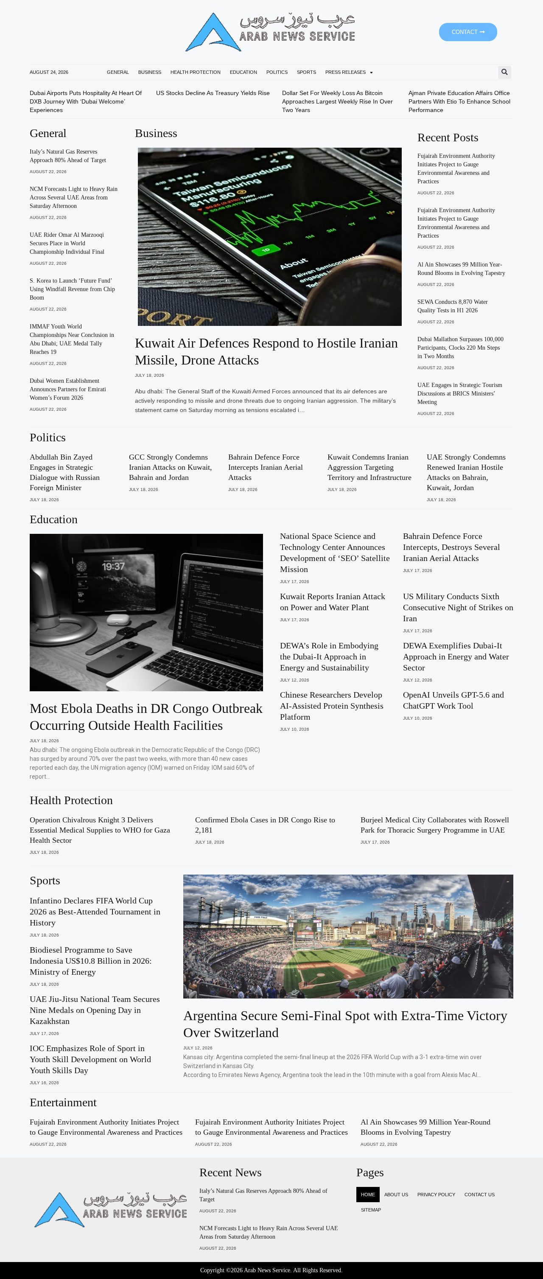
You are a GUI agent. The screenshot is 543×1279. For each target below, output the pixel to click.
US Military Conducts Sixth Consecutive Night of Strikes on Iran (458, 607)
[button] (504, 72)
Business (149, 72)
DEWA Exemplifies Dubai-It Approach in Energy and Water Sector (456, 656)
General (118, 72)
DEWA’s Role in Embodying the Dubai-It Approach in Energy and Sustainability (329, 656)
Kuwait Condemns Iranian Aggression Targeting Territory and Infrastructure (369, 467)
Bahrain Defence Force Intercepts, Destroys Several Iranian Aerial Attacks (451, 547)
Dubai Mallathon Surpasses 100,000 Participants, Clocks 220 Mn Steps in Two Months (460, 347)
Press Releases (345, 72)
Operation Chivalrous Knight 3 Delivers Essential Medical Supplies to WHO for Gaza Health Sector (100, 830)
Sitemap (371, 1209)
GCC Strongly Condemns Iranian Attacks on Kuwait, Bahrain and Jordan (170, 467)
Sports (306, 72)
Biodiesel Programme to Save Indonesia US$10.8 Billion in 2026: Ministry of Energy (91, 960)
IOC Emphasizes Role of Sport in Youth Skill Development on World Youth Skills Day (90, 1059)
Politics (277, 72)
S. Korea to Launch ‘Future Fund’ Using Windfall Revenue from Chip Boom (72, 289)
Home (368, 1194)
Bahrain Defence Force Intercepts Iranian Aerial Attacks (265, 467)
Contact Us (480, 1194)
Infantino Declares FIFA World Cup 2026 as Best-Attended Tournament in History (95, 911)
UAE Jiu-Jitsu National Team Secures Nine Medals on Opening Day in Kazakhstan (95, 1010)
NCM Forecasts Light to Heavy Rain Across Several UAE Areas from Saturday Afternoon (74, 197)
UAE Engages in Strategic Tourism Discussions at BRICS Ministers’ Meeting (459, 393)
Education (243, 72)
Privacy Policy (436, 1194)
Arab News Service (267, 1270)
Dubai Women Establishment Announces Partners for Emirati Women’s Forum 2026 (68, 389)
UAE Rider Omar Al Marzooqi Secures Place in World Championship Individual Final (67, 243)
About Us (396, 1194)
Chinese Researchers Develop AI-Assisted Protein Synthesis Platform (331, 705)
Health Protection (196, 72)
